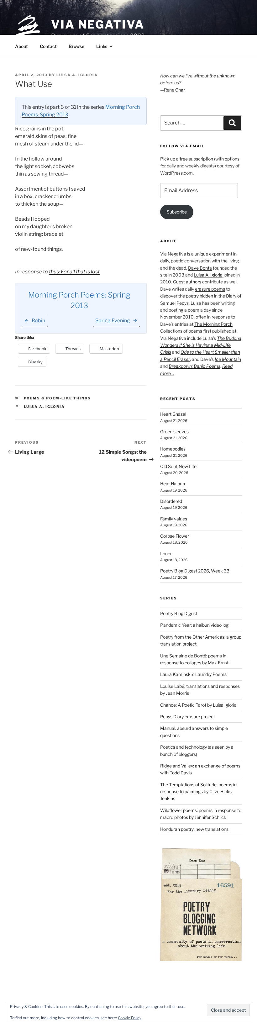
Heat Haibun (172, 483)
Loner (166, 553)
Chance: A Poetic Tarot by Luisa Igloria (198, 705)
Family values (173, 518)
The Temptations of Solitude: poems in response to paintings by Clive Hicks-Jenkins (198, 791)
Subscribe (177, 211)
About (21, 46)
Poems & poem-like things (57, 398)
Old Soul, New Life (178, 466)
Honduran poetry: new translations (194, 829)
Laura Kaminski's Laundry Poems (193, 674)
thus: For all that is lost (74, 272)
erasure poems (210, 289)
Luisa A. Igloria (77, 75)
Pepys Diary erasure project (187, 716)
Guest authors (187, 281)
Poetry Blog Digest (178, 613)
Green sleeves (174, 431)
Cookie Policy (129, 1017)
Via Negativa (97, 24)
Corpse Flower (174, 536)
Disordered (171, 501)
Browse (76, 46)
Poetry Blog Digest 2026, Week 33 (194, 570)
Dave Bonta (200, 268)
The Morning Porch (213, 324)
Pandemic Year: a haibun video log (194, 625)
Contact (48, 46)
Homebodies (173, 448)
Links (101, 46)
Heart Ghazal (173, 414)
